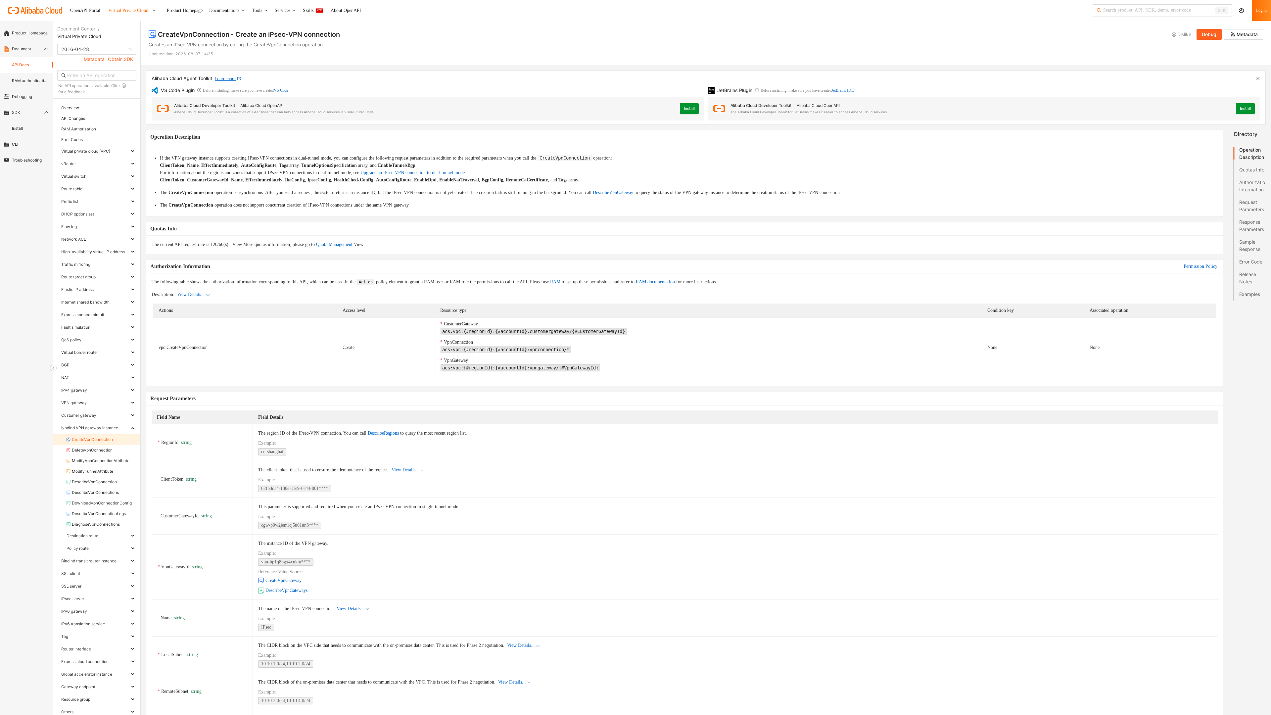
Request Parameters (1251, 205)
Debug (1209, 34)
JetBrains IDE (842, 90)
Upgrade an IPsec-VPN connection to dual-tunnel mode (412, 172)
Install (17, 128)
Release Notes (1247, 277)
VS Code (281, 90)
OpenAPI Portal (85, 10)
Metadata (94, 59)
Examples (1249, 294)
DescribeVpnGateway (613, 192)
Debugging (22, 96)
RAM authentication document (30, 80)
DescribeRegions (383, 433)
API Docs (20, 64)
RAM (555, 281)
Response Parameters (1251, 225)
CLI (15, 144)
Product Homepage (30, 32)
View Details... (191, 294)
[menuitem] (26, 33)
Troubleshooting (27, 160)
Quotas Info (1251, 169)
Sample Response (1249, 245)
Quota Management (334, 244)
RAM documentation (655, 281)
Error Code (1250, 261)
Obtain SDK (120, 59)
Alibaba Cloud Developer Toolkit (204, 105)
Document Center (76, 28)
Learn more (225, 78)
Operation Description (1251, 153)
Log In (1261, 10)
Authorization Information (1252, 185)
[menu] (26, 96)
